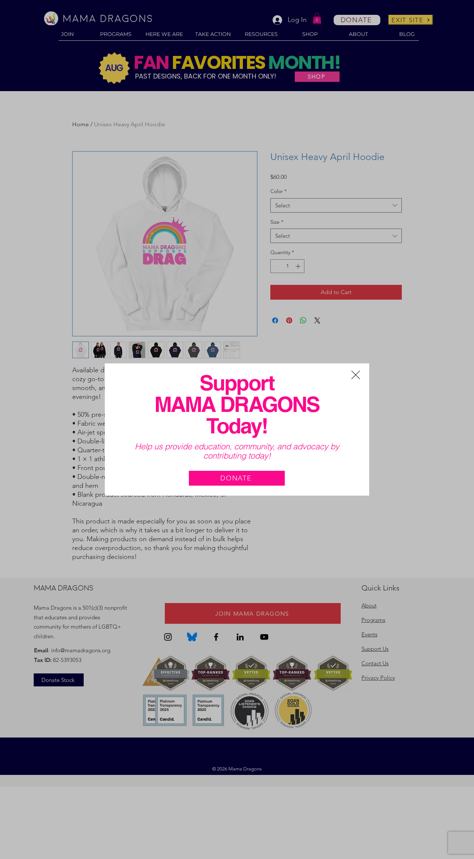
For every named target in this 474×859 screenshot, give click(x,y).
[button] (355, 375)
